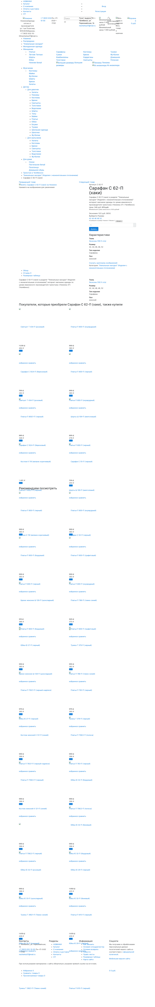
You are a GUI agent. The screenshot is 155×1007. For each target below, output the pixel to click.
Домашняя (115, 57)
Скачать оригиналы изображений (103, 263)
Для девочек (33, 89)
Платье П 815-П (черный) (79, 988)
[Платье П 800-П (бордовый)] (31, 554)
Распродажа (28, 41)
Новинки (27, 38)
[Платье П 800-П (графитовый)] (82, 554)
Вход (104, 6)
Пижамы (106, 63)
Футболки (115, 55)
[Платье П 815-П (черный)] (80, 914)
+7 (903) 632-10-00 (27, 949)
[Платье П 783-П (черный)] (80, 689)
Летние (32, 55)
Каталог (26, 4)
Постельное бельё (37, 165)
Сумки (59, 55)
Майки (32, 73)
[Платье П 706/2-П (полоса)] (81, 734)
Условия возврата (90, 949)
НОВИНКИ (57, 944)
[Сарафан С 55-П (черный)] (80, 460)
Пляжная (115, 60)
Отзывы (27, 273)
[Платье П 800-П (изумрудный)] (82, 326)
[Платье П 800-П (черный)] (80, 370)
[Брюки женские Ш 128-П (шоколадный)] (36, 599)
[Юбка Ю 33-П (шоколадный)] (20, 824)
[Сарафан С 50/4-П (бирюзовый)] (33, 370)
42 (90, 218)
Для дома (27, 159)
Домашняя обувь (36, 170)
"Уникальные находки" (33, 44)
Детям (26, 87)
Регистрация (100, 11)
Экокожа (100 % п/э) (97, 241)
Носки (31, 162)
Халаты (32, 84)
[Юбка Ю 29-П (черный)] (79, 869)
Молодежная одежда (32, 46)
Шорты (32, 57)
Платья (32, 52)
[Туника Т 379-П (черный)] (80, 644)
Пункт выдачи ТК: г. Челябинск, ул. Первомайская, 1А (87, 20)
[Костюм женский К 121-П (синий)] (34, 734)
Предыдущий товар (27, 182)
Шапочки (36, 132)
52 (101, 218)
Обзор (25, 270)
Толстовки (60, 60)
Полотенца (34, 167)
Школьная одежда (40, 130)
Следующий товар (87, 182)
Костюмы (87, 52)
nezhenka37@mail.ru (87, 26)
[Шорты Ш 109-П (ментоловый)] (82, 415)
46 (95, 218)
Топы (34, 114)
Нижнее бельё (35, 63)
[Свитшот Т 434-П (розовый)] (31, 326)
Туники (114, 52)
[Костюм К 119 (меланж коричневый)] (35, 460)
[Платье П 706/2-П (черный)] (31, 779)
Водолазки (36, 108)
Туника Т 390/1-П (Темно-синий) (32, 988)
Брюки (86, 55)
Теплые (39, 55)
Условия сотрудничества (93, 947)
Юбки (31, 60)
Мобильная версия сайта (119, 959)
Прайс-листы (88, 954)
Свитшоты (87, 60)
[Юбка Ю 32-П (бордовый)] (80, 779)
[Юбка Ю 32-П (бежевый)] (80, 824)
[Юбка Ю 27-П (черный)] (29, 644)
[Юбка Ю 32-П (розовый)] (30, 869)
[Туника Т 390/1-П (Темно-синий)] (33, 914)
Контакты (27, 11)
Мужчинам (28, 68)
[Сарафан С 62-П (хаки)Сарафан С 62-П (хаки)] (38, 184)
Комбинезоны (62, 57)
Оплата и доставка (31, 9)
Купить (94, 229)
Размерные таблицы (31, 275)
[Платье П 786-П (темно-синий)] (83, 599)
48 (98, 218)
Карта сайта (88, 959)
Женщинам (28, 49)
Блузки (35, 124)
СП (24, 14)
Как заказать (88, 944)
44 (93, 218)
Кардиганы (88, 57)
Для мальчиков (34, 138)
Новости (87, 952)
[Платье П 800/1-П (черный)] (31, 415)
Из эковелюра (112, 65)
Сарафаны (60, 52)
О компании (28, 6)
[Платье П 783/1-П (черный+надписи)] (35, 689)
